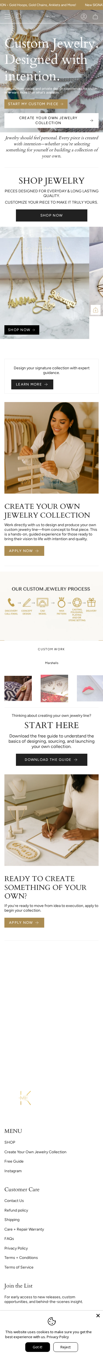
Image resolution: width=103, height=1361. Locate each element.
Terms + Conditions (21, 1257)
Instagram (13, 1171)
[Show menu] (7, 16)
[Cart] (95, 16)
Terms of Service (19, 1267)
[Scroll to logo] (18, 688)
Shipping (12, 1219)
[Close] (98, 1315)
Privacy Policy (16, 1248)
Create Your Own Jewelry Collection (35, 1152)
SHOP (9, 1142)
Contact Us (14, 1200)
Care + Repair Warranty (24, 1229)
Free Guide (14, 1161)
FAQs (9, 1238)
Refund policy (16, 1210)
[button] (19, 16)
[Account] (83, 16)
